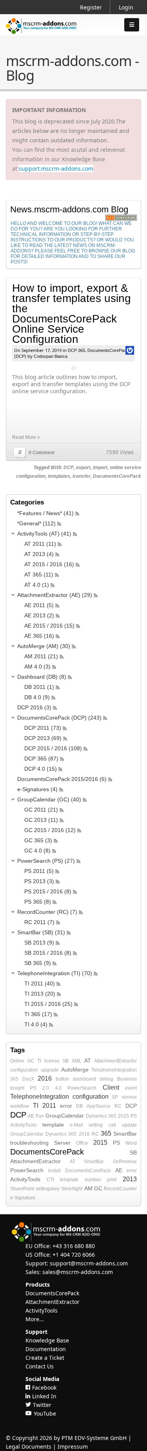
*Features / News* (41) (45, 513)
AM (88, 1188)
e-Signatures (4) (37, 789)
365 (14, 1079)
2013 (130, 1179)
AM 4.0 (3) (37, 666)
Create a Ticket (44, 1357)
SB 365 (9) (37, 963)
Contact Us (39, 1366)
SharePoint (22, 1188)
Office (82, 1143)
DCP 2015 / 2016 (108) (53, 748)
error (66, 1106)
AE (31, 1116)
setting (96, 1125)
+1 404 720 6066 (74, 1254)
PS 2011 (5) (39, 871)
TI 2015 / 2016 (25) (48, 1004)
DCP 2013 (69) (43, 738)
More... (34, 1319)
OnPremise (125, 1161)
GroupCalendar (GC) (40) (49, 799)
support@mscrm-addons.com (89, 1263)
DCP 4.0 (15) (40, 769)
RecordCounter (120, 1188)
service (129, 1097)
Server (62, 1143)
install (54, 1170)
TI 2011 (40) (39, 983)
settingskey (48, 1188)
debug (106, 1079)
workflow (19, 1106)
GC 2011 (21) (41, 810)
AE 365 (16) (39, 636)
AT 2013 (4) (39, 554)
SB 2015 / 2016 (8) (47, 953)
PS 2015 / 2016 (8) (47, 891)
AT (87, 1060)
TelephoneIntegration (114, 1070)
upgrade (50, 1070)
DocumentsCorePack (117, 476)
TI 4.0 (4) (35, 1024)
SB (65, 1061)
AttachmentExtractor (115, 1061)
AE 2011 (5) (39, 605)
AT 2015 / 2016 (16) (49, 564)
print (111, 1179)
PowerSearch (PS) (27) (46, 861)
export (83, 467)
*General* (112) (36, 523)
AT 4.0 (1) (36, 585)
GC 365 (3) (38, 840)
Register (91, 7)
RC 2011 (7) (39, 922)
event (131, 1088)
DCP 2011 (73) (42, 728)
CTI (50, 1179)
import (100, 467)
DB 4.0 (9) (37, 697)
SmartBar (125, 1134)
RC (118, 1106)
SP (115, 1097)
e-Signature (22, 1198)
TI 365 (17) (38, 1014)
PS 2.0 (39, 1088)
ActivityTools (23, 1125)
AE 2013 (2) (39, 615)
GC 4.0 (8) (37, 850)
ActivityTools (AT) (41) (44, 533)
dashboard (84, 1079)
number (93, 1179)
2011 (49, 1105)
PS (134, 1116)
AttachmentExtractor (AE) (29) (54, 595)
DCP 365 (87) (41, 758)
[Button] (131, 24)
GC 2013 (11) (41, 820)
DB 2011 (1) (39, 687)
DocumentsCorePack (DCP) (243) (59, 717)
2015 (123, 1116)
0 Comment (41, 452)
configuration (24, 1070)
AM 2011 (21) (41, 656)
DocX (28, 1079)
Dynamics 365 (101, 1116)
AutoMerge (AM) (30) (43, 646)
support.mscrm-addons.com (56, 168)
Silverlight (71, 1188)
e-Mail (76, 1125)
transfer (82, 476)
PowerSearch (81, 1088)
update (129, 1125)
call (112, 1125)
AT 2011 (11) (40, 544)
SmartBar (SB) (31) (41, 932)
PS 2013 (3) (39, 881)
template (53, 1124)
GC (30, 1061)
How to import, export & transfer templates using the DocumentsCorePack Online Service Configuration (71, 313)
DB (79, 1106)
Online (17, 1061)
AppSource (99, 1106)
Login (126, 7)
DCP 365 (76, 350)
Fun (40, 1116)
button (62, 1079)
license (52, 1061)
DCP (69, 467)
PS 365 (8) (37, 902)
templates (59, 476)
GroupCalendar (64, 1115)
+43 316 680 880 (74, 1246)
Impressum (73, 1446)
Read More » (26, 437)
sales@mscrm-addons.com (77, 1272)
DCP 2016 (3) (34, 707)
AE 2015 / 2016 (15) (49, 625)
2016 (45, 1078)
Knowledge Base (47, 1340)
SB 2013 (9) (39, 942)
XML (77, 1061)
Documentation (45, 1349)
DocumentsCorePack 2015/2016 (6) (62, 779)
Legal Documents (28, 1446)
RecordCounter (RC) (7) (47, 912)
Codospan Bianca (50, 356)
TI (39, 1061)
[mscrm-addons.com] (41, 32)
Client (111, 1087)
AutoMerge (75, 1069)
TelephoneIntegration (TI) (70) (54, 973)
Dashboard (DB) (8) (41, 677)
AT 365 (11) (38, 574)
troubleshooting (29, 1143)
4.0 (58, 1088)
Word (131, 1143)
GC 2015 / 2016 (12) (50, 830)
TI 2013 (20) (39, 994)
